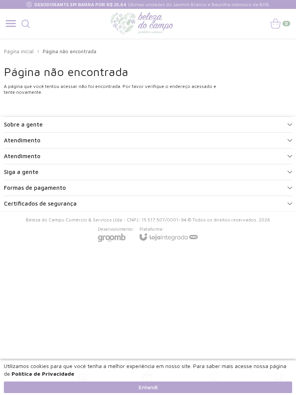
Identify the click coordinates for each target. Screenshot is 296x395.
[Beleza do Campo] (142, 23)
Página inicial (19, 51)
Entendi (148, 387)
